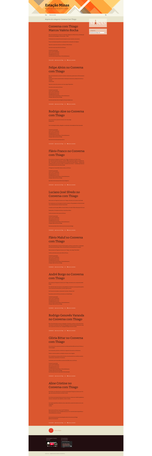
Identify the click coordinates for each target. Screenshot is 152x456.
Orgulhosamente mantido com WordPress (57, 453)
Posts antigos (55, 430)
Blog (46, 15)
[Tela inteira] (56, 446)
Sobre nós (47, 453)
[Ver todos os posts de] (65, 60)
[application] (51, 444)
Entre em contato (52, 15)
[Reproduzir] (47, 446)
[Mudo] (55, 446)
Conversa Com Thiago (59, 60)
